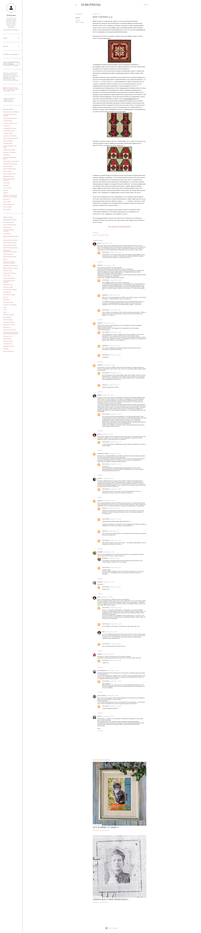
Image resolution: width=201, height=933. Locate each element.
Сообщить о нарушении (11, 54)
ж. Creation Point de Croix (10, 123)
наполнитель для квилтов (10, 247)
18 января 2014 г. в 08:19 (114, 508)
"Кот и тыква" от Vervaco (105, 827)
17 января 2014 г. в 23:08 (115, 280)
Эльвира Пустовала (102, 453)
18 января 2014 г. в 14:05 (114, 345)
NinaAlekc (100, 552)
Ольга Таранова (101, 670)
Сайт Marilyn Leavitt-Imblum (11, 161)
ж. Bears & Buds (7, 120)
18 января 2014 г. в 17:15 (113, 531)
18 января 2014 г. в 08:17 (109, 500)
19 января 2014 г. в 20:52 (115, 660)
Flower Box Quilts (8, 287)
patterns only (6, 327)
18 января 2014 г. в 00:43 (116, 414)
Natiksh (99, 395)
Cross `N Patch (7, 188)
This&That (5, 349)
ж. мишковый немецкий (9, 118)
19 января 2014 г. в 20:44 (113, 670)
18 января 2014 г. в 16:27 (115, 354)
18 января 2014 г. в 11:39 (113, 558)
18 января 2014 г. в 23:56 (106, 597)
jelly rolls (5, 297)
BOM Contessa (79, 22)
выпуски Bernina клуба (9, 224)
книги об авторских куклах (10, 138)
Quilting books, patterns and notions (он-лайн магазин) (11, 333)
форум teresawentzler (9, 174)
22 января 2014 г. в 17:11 (113, 384)
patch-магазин (7, 317)
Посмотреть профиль (11, 30)
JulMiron (99, 654)
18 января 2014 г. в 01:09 (115, 441)
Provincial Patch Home (9, 330)
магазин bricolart (7, 143)
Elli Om (99, 716)
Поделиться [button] (78, 14)
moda (4, 307)
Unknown (100, 265)
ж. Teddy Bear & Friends (9, 128)
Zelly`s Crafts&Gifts (8, 351)
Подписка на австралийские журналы (10, 251)
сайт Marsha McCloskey (9, 256)
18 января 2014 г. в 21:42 (108, 582)
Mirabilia (5, 193)
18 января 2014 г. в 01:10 (114, 453)
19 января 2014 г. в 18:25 (115, 643)
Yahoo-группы (7, 209)
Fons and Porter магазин (10, 289)
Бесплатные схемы (8, 222)
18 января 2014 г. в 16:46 (115, 489)
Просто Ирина (101, 695)
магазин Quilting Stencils (10, 245)
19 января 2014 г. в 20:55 (115, 706)
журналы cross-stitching (9, 136)
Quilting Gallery (7, 339)
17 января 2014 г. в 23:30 (115, 372)
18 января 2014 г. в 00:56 (107, 434)
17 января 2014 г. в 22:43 (106, 243)
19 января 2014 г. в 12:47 (111, 631)
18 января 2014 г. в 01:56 (107, 478)
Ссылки (5, 259)
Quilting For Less (7, 336)
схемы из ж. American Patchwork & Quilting (9, 262)
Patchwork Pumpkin (8, 322)
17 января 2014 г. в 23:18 (115, 332)
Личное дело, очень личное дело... (111, 899)
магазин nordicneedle (9, 150)
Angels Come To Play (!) (9, 273)
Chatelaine (6, 185)
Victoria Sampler (7, 207)
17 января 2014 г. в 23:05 (115, 252)
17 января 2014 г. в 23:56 (108, 395)
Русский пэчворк (8, 254)
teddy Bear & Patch (8, 346)
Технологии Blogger (113, 928)
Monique (99, 582)
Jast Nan (5, 190)
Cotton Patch (7, 275)
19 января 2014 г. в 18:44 (108, 654)
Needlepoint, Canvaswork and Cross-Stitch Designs (10, 196)
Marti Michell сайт (8, 302)
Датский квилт (7, 227)
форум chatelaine (8, 166)
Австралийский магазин (10, 219)
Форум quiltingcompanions (10, 268)
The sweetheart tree (8, 204)
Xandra (99, 478)
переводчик (6, 155)
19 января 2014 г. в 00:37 (115, 624)
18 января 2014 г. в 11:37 (109, 552)
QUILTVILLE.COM (8, 341)
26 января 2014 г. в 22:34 (108, 716)
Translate (15, 65)
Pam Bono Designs (8, 314)
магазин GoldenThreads (9, 242)
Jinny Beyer (6, 299)
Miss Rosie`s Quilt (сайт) (10, 304)
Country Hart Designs (9, 278)
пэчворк (77, 20)
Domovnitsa (91, 5)
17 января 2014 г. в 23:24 (109, 365)
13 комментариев (104, 830)
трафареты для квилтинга (10, 265)
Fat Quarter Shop (8, 284)
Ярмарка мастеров (8, 176)
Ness (98, 243)
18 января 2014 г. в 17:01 (115, 567)
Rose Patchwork (7, 344)
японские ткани (7, 270)
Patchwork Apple (8, 320)
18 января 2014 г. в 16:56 (115, 519)
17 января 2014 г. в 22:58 (109, 265)
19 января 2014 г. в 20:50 (112, 695)
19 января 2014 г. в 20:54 (115, 681)
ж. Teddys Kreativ (8, 133)
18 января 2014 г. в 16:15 (115, 310)
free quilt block (7, 292)
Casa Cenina (6, 183)
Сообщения (8, 100)
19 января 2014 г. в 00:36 (115, 607)
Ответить (100, 262)
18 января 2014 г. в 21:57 (115, 586)
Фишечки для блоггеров (10, 164)
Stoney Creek (7, 202)
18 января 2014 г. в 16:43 (115, 464)
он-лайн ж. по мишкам (9, 152)
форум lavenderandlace (9, 169)
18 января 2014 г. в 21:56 (115, 540)
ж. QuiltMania (6, 233)
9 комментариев (104, 902)
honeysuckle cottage (9, 294)
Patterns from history (9, 325)
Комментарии (9, 101)
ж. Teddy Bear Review (9, 131)
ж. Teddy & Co (7, 126)
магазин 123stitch (8, 141)
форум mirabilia (7, 171)
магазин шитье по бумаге (10, 240)
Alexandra (104, 295)
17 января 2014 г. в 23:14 (109, 323)
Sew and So (6, 199)
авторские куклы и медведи (11, 112)
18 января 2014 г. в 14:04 (114, 295)
